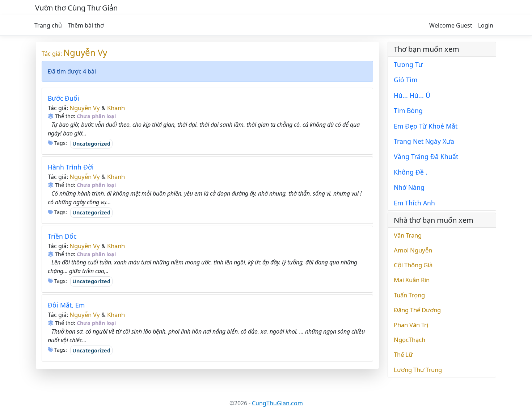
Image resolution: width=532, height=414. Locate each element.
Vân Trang (408, 235)
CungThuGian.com (277, 403)
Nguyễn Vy (85, 52)
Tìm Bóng (408, 110)
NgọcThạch (409, 339)
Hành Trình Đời (71, 167)
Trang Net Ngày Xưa (424, 141)
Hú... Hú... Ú (412, 95)
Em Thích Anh (414, 202)
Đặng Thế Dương (417, 310)
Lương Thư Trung (418, 369)
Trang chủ (48, 25)
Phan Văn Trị (411, 325)
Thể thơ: (64, 116)
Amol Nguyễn (413, 250)
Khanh (116, 108)
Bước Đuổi (63, 98)
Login (485, 25)
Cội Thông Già (413, 265)
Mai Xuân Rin (412, 280)
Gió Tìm (405, 79)
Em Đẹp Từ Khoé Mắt (425, 126)
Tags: (60, 142)
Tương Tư (408, 64)
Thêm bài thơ (86, 25)
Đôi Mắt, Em (66, 305)
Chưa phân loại (96, 116)
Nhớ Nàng (409, 187)
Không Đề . (410, 172)
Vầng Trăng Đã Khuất (426, 156)
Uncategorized (91, 143)
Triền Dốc (62, 236)
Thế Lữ (403, 354)
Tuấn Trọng (409, 295)
